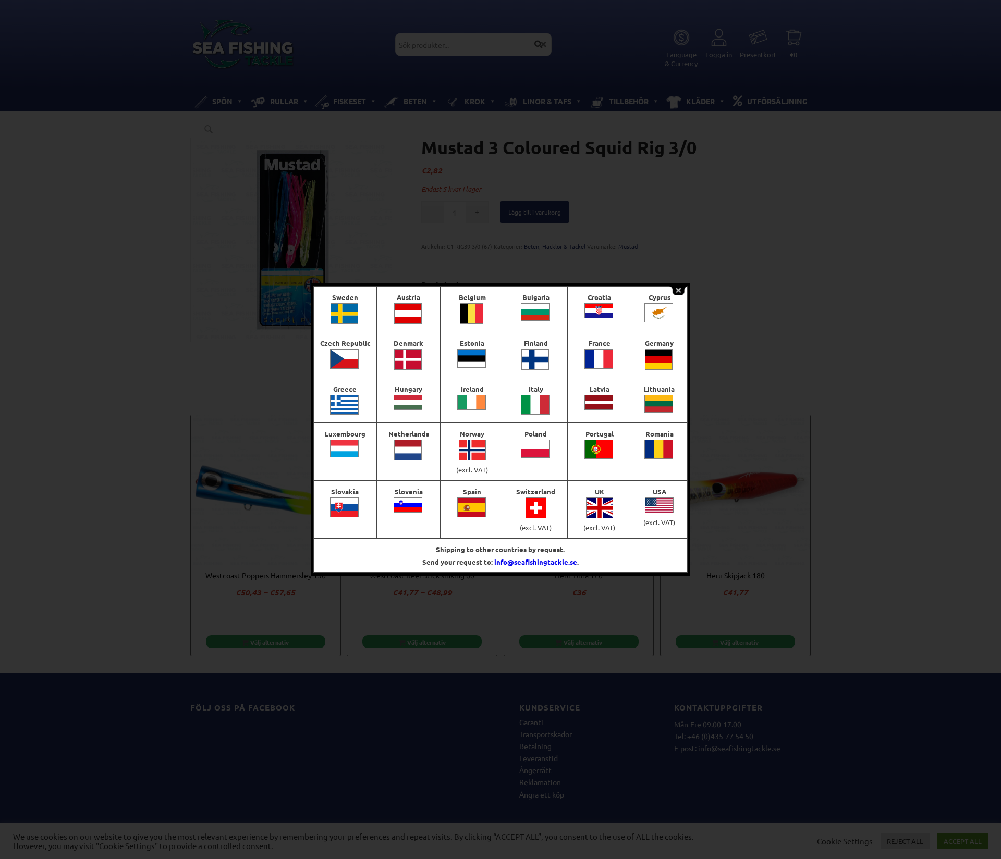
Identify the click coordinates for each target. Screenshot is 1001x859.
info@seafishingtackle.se (535, 561)
